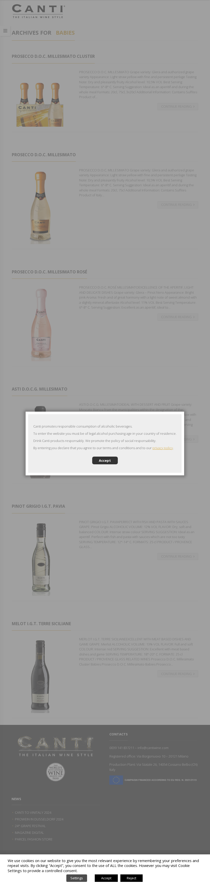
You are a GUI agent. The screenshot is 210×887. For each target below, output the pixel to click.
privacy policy (162, 448)
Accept (105, 460)
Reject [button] (131, 878)
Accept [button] (106, 878)
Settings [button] (76, 878)
